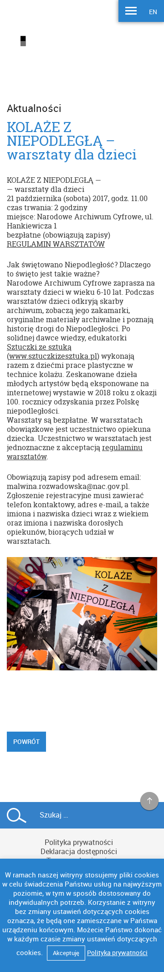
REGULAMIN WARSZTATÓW (56, 244)
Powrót (26, 741)
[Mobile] (131, 11)
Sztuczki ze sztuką (39, 347)
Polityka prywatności (79, 842)
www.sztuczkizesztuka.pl (53, 356)
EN (153, 11)
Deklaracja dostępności (79, 851)
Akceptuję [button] (66, 953)
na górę (149, 801)
